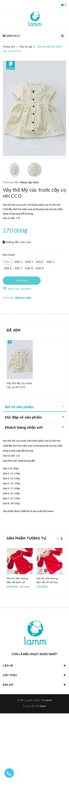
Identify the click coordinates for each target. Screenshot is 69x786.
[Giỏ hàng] (63, 5)
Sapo (43, 706)
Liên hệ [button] (8, 665)
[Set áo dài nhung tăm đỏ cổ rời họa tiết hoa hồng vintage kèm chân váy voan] (49, 561)
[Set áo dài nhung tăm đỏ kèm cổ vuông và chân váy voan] (20, 561)
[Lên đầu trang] (60, 773)
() (65, 4)
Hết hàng (21, 280)
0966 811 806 (23, 298)
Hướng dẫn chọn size (18, 242)
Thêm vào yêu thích (19, 288)
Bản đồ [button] (8, 684)
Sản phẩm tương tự (26, 538)
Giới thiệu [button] (10, 675)
